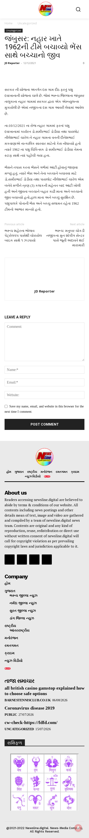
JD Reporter (12, 63)
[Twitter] (34, 559)
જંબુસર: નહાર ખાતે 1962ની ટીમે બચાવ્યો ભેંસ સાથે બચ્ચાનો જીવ (43, 46)
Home (9, 23)
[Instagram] (22, 559)
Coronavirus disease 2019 (30, 707)
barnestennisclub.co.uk (28, 700)
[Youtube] (47, 559)
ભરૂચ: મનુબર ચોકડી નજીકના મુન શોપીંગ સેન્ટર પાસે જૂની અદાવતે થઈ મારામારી (65, 238)
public (11, 714)
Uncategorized (27, 23)
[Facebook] (10, 559)
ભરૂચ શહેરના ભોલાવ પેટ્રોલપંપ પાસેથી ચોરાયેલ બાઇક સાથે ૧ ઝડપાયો (23, 235)
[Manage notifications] (78, 828)
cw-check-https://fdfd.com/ (31, 722)
